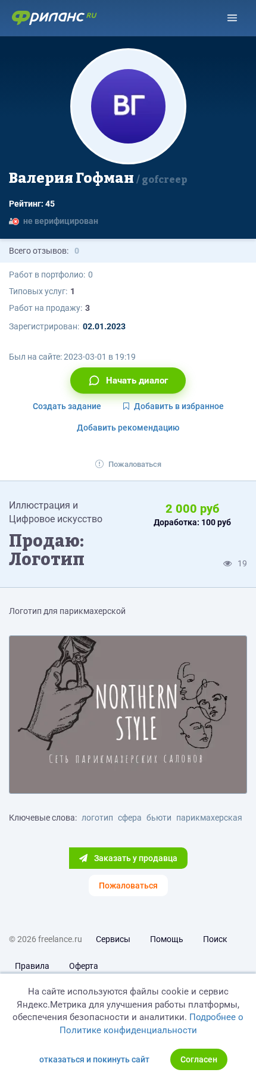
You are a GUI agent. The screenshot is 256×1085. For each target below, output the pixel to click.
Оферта (83, 966)
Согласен (198, 1059)
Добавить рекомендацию (128, 427)
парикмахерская (209, 817)
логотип (97, 817)
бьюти (158, 817)
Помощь (166, 939)
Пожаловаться (134, 464)
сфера (130, 817)
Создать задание (67, 406)
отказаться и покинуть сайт (94, 1059)
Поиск (215, 939)
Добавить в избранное (179, 406)
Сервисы (113, 939)
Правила (32, 966)
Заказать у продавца (134, 858)
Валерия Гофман (98, 178)
